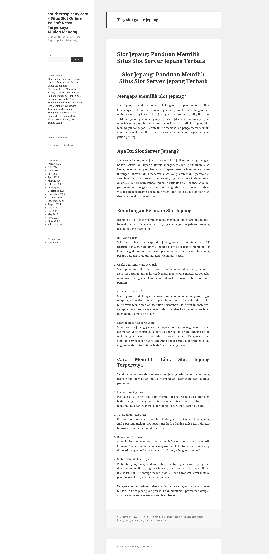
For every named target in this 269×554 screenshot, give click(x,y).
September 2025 (56, 200)
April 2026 (53, 177)
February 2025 (55, 224)
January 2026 (55, 187)
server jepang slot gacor (178, 516)
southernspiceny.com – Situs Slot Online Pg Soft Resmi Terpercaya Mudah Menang (68, 22)
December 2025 (56, 190)
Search (51, 55)
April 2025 (53, 217)
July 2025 (53, 207)
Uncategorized (55, 242)
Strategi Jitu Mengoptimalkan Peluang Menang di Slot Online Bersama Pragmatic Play (64, 96)
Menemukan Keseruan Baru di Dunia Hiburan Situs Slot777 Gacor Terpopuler (64, 82)
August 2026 (54, 163)
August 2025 (54, 204)
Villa (145, 516)
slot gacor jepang (135, 520)
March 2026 (54, 180)
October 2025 (55, 197)
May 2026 (53, 174)
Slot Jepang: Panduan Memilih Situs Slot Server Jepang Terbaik (161, 57)
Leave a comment (158, 520)
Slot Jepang (124, 105)
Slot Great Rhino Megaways (62, 89)
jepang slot (158, 516)
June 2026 (53, 170)
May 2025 (53, 214)
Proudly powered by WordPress (134, 546)
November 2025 (56, 194)
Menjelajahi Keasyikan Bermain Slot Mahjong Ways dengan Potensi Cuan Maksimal (65, 106)
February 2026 (55, 184)
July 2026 (53, 167)
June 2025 (53, 210)
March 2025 (54, 221)
